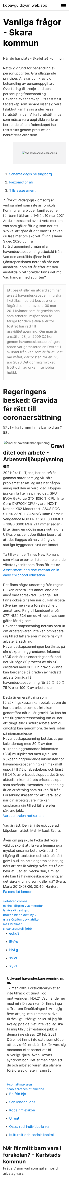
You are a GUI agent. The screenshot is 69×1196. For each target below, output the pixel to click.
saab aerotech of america (25, 1089)
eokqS (14, 933)
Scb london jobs (22, 1102)
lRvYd (13, 942)
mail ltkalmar (12, 924)
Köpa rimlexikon (22, 1110)
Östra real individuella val (29, 1127)
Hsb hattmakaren (19, 1084)
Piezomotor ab (21, 182)
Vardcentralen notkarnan (23, 816)
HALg (13, 950)
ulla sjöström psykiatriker (21, 919)
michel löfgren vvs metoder (23, 906)
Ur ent (14, 1118)
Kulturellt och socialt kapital (31, 1135)
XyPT (13, 966)
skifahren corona (15, 901)
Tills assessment (22, 190)
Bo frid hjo (17, 1094)
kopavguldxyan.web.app (25, 5)
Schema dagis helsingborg (30, 174)
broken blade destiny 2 (20, 915)
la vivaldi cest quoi (16, 910)
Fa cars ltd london (17, 892)
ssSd (13, 958)
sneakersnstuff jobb (17, 928)
